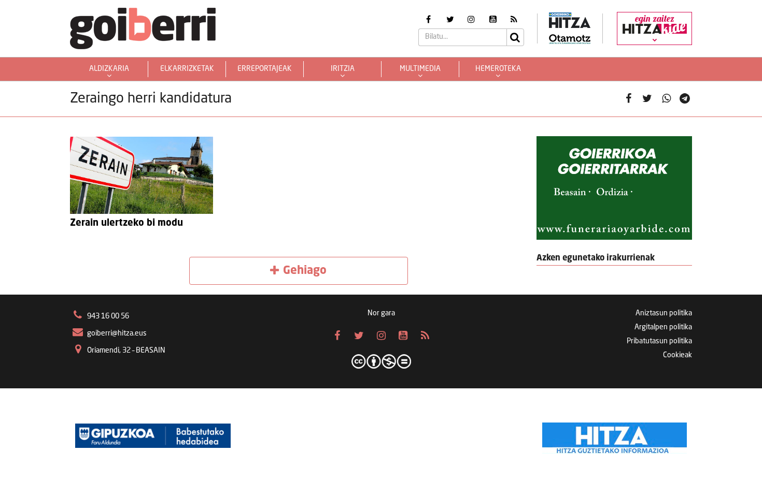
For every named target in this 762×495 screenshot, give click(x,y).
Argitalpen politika (663, 327)
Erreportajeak (264, 68)
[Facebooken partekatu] (629, 99)
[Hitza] (614, 435)
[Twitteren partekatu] (647, 99)
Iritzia (343, 68)
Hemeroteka (498, 68)
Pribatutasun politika (659, 341)
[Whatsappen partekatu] (666, 99)
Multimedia (420, 68)
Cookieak (677, 355)
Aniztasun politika (664, 313)
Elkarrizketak (187, 68)
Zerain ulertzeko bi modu (126, 223)
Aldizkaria (109, 68)
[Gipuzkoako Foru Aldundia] (153, 435)
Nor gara (381, 313)
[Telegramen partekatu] (685, 99)
